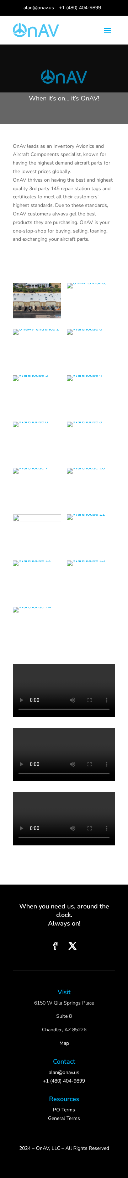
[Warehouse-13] (91, 578)
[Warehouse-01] (37, 300)
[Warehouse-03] (37, 347)
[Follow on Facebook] (55, 946)
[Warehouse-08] (37, 439)
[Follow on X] (72, 946)
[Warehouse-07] (37, 486)
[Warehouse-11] (91, 532)
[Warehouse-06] (91, 347)
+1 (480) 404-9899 (80, 7)
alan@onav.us (38, 7)
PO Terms (64, 1109)
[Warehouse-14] (37, 624)
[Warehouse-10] (91, 486)
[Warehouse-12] (37, 578)
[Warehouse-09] (91, 439)
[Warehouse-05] (37, 393)
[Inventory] (37, 532)
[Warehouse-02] (91, 300)
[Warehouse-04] (91, 393)
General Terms (64, 1118)
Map (64, 1043)
